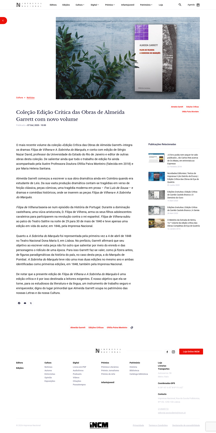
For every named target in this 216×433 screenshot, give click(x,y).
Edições (66, 5)
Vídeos (76, 377)
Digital (94, 5)
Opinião (48, 377)
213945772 (163, 409)
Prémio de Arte (108, 374)
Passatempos (79, 384)
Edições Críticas (192, 107)
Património (145, 5)
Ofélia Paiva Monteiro (190, 112)
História (133, 367)
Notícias (48, 367)
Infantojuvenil (127, 5)
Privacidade (138, 425)
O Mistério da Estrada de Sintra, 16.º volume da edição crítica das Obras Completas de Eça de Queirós (183, 223)
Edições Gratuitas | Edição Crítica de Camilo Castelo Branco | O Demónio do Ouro (182, 195)
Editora (53, 5)
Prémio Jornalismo (110, 370)
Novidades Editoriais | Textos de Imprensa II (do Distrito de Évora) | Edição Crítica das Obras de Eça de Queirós (183, 177)
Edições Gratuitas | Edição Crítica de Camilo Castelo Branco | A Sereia (183, 208)
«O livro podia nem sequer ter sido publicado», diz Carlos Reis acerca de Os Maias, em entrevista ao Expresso (182, 159)
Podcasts (77, 374)
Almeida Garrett (177, 107)
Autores (48, 370)
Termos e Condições (158, 425)
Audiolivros (78, 370)
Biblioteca (134, 370)
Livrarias (162, 366)
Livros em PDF (79, 367)
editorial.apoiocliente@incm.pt (172, 413)
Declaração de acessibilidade (186, 425)
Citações (77, 381)
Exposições (50, 381)
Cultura (79, 5)
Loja (161, 5)
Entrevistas (50, 374)
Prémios (109, 5)
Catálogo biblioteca (139, 374)
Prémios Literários (110, 367)
